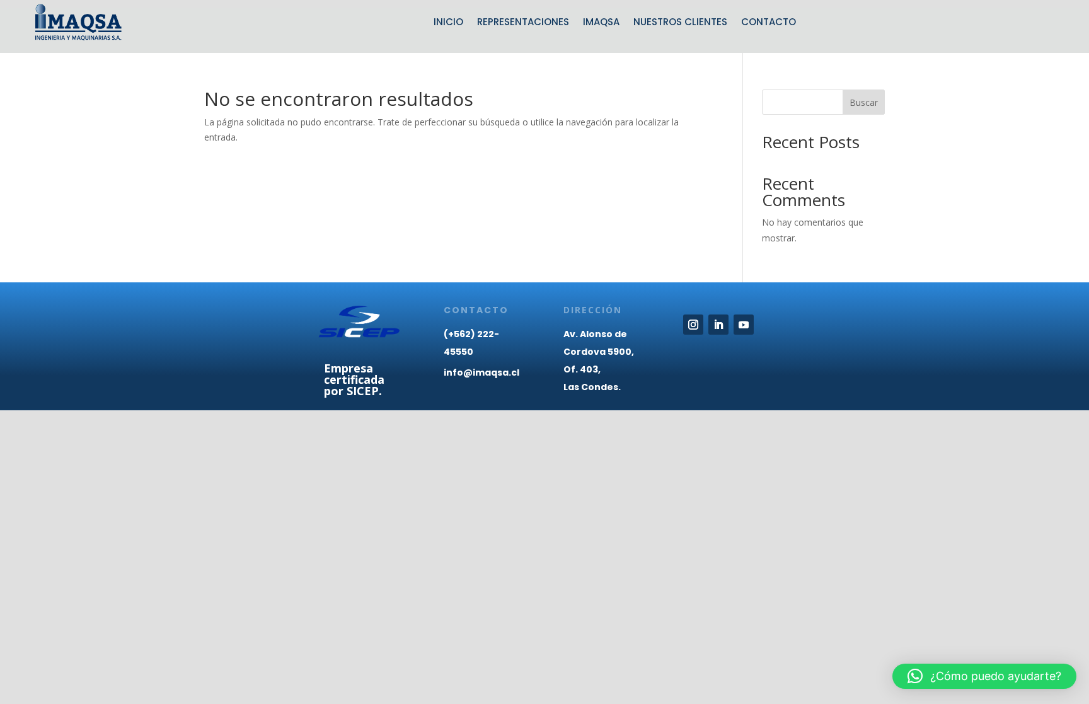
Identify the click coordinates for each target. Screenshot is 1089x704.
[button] (984, 676)
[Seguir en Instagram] (693, 324)
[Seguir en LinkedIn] (718, 324)
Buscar (864, 102)
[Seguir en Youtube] (744, 324)
